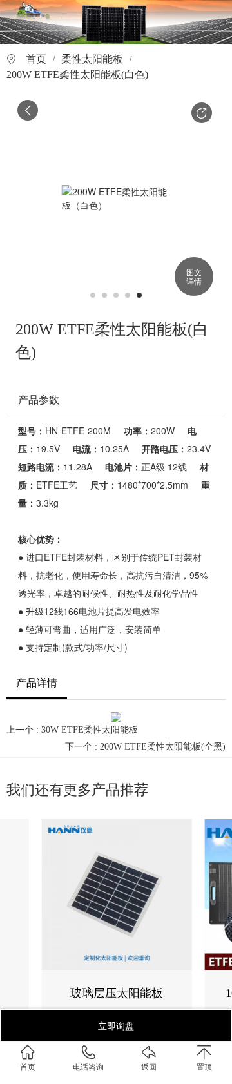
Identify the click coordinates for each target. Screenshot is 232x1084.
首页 (36, 58)
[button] (201, 112)
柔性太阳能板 (92, 58)
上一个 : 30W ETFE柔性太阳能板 (72, 730)
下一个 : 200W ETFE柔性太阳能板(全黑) (145, 746)
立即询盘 (116, 1025)
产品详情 (36, 682)
